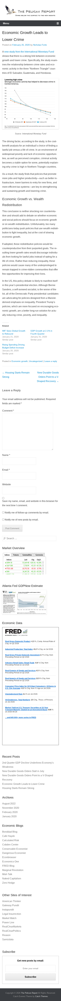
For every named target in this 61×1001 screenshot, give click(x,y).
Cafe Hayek (8, 836)
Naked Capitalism (11, 878)
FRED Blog (8, 866)
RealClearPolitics (11, 931)
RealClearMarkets (11, 926)
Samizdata (7, 939)
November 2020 (10, 808)
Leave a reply (50, 361)
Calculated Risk (10, 840)
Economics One (10, 861)
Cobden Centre (10, 844)
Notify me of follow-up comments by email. (27, 512)
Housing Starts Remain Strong (18, 788)
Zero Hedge (8, 883)
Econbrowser (9, 857)
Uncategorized (35, 361)
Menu (6, 23)
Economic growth (20, 361)
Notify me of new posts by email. (21, 519)
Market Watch (9, 918)
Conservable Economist (14, 849)
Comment (8, 410)
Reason (6, 935)
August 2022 (9, 803)
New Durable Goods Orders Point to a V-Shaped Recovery (48, 376)
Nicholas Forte (40, 45)
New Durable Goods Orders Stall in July (23, 771)
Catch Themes (41, 996)
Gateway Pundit (10, 905)
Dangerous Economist (14, 853)
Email (6, 470)
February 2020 (10, 812)
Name (6, 455)
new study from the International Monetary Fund (29, 51)
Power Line (8, 922)
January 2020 (9, 816)
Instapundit (8, 909)
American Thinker (11, 901)
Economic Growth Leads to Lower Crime (23, 784)
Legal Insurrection (11, 914)
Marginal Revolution (12, 870)
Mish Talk (7, 874)
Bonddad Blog (9, 832)
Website (6, 484)
